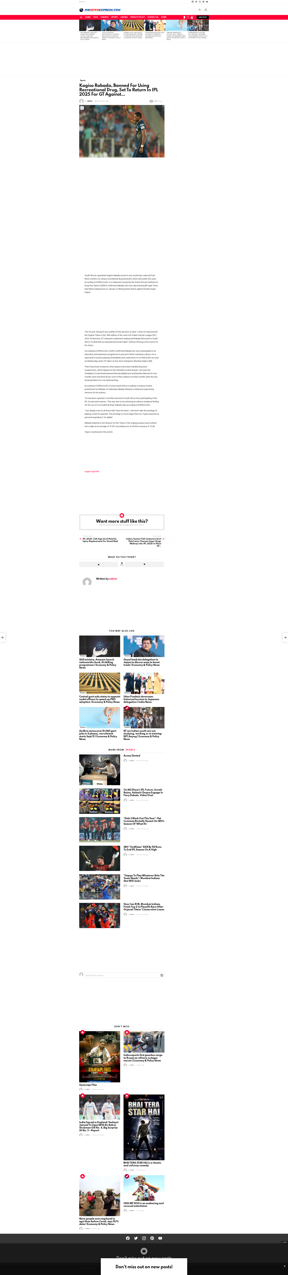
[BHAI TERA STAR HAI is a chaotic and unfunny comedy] (144, 1127)
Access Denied (132, 756)
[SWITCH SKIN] (184, 17)
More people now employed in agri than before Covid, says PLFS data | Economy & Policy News (98, 1221)
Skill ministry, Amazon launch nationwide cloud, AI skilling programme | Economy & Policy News (89, 36)
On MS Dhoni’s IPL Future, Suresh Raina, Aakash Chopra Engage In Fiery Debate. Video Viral (143, 793)
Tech (95, 17)
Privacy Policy (137, 17)
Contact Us (152, 17)
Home (88, 17)
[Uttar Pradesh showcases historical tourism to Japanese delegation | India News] (155, 25)
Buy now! (82, 1)
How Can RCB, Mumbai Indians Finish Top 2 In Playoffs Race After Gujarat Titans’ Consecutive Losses (144, 907)
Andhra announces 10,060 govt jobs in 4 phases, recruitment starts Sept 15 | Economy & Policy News (176, 36)
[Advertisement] (144, 59)
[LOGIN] (192, 17)
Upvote (98, 564)
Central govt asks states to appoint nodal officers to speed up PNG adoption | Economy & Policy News (99, 699)
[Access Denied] (99, 769)
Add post (203, 17)
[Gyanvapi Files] (99, 1056)
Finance (105, 17)
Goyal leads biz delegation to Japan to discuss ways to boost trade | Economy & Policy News (111, 36)
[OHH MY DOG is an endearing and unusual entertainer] (144, 1188)
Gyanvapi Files (88, 1085)
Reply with (161, 975)
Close (284, 1266)
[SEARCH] (188, 17)
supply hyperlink (92, 471)
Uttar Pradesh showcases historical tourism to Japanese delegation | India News (141, 699)
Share (82, 108)
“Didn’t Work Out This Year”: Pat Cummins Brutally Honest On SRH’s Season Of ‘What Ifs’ (144, 821)
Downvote (144, 564)
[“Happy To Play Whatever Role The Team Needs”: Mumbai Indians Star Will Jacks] (99, 887)
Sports (114, 17)
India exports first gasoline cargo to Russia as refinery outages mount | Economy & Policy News (143, 1058)
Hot (82, 1032)
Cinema (124, 17)
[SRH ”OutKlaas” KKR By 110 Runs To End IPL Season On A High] (99, 858)
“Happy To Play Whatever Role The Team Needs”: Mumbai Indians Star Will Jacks (144, 878)
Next (208, 31)
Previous (80, 31)
